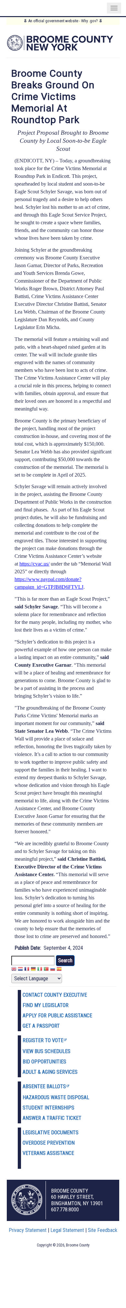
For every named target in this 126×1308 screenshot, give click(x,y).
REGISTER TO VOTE (43, 1040)
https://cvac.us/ (34, 564)
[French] (26, 969)
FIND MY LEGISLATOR (45, 1005)
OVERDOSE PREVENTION (49, 1143)
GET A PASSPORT (41, 1026)
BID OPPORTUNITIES (44, 1062)
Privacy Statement (28, 1230)
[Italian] (39, 969)
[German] (33, 969)
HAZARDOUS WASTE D (46, 1097)
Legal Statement (67, 1230)
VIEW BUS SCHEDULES (46, 1051)
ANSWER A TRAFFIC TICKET (52, 1118)
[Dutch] (20, 969)
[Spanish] (59, 969)
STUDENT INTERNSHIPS (48, 1108)
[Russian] (52, 969)
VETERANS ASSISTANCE (48, 1153)
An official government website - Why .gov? (63, 20)
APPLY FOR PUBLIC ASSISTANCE (57, 1015)
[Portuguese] (46, 969)
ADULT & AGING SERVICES (50, 1072)
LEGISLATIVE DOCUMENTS (51, 1132)
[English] (13, 969)
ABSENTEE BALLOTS (44, 1086)
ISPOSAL (79, 1097)
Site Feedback (102, 1230)
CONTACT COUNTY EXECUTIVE (55, 995)
